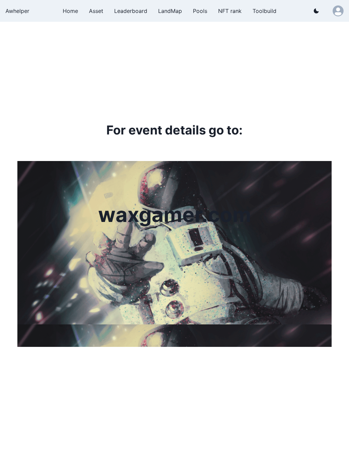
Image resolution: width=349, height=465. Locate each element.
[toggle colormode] (316, 11)
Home (70, 10)
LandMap (170, 10)
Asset (96, 10)
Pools (200, 10)
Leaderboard (130, 10)
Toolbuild (264, 10)
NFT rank (230, 10)
